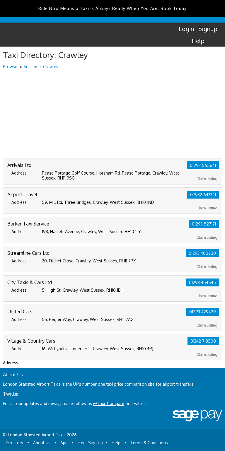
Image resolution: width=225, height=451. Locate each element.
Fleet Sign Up (90, 442)
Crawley (50, 66)
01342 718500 (203, 341)
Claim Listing (207, 179)
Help (198, 41)
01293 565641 (203, 165)
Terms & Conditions (149, 442)
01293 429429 (202, 311)
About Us (41, 442)
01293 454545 (202, 282)
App (64, 442)
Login (186, 29)
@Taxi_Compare (108, 403)
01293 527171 (204, 223)
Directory (14, 442)
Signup (207, 29)
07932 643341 (203, 194)
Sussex (30, 66)
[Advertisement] (112, 114)
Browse (10, 66)
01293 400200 (202, 253)
